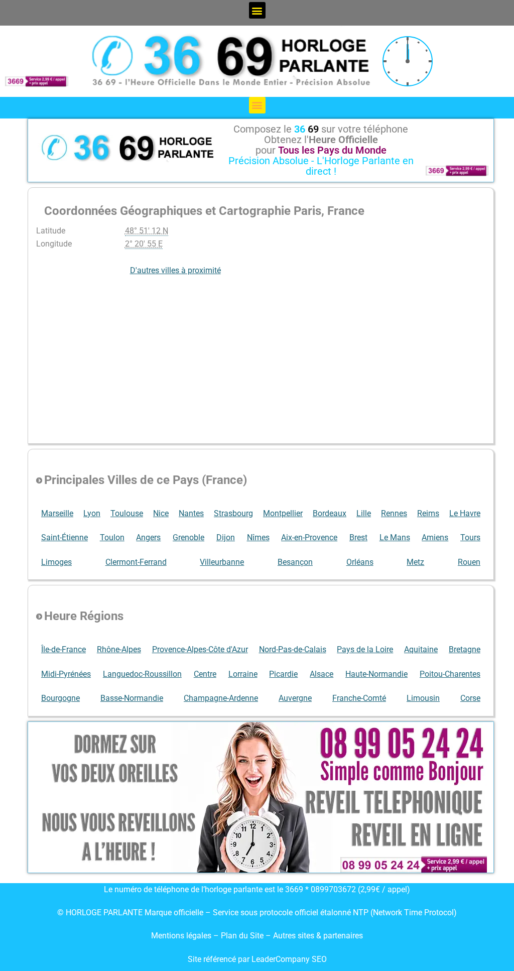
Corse (470, 698)
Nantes (191, 513)
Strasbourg (233, 513)
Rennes (394, 513)
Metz (415, 562)
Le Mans (394, 537)
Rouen (469, 562)
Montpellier (283, 513)
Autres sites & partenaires (318, 935)
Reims (428, 513)
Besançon (295, 562)
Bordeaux (329, 513)
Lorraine (243, 674)
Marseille (57, 513)
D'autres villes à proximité (175, 270)
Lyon (91, 513)
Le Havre (464, 513)
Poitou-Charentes (450, 674)
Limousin (423, 698)
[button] (257, 10)
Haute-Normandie (376, 674)
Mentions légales (181, 935)
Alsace (321, 674)
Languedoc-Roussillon (142, 674)
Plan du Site (243, 935)
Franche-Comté (359, 698)
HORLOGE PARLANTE (104, 912)
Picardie (283, 674)
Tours (470, 537)
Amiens (435, 537)
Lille (363, 513)
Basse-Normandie (131, 698)
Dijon (225, 537)
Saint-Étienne (64, 537)
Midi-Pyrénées (66, 674)
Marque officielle (174, 912)
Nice (161, 513)
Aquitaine (421, 649)
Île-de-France (63, 649)
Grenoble (188, 537)
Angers (148, 537)
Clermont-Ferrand (136, 562)
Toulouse (126, 513)
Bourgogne (60, 698)
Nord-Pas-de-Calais (292, 649)
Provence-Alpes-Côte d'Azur (200, 649)
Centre (205, 674)
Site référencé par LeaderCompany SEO (257, 959)
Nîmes (258, 537)
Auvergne (295, 698)
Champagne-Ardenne (221, 698)
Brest (358, 537)
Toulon (112, 537)
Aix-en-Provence (309, 537)
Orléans (359, 562)
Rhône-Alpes (119, 649)
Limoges (56, 562)
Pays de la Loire (365, 649)
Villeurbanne (222, 562)
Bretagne (464, 649)
